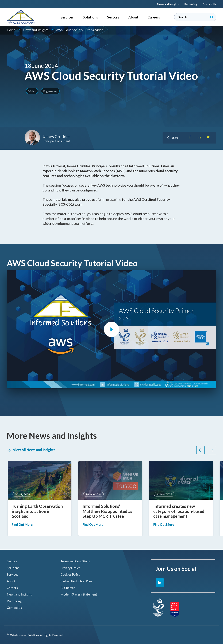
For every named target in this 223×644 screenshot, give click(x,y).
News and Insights (168, 4)
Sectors (113, 17)
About (133, 17)
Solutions (90, 17)
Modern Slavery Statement (78, 594)
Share (175, 137)
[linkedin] (160, 582)
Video (32, 91)
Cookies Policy (70, 574)
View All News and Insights (34, 450)
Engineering (50, 91)
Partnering (190, 4)
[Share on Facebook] (190, 138)
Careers (154, 17)
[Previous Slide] (200, 450)
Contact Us (209, 4)
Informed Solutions (21, 17)
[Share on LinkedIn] (199, 138)
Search (211, 17)
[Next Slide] (212, 450)
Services (67, 17)
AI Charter (67, 588)
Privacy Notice (70, 568)
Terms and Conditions (75, 561)
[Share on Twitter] (208, 138)
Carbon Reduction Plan (76, 581)
